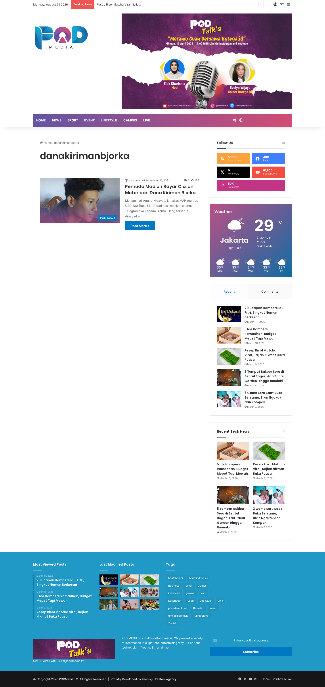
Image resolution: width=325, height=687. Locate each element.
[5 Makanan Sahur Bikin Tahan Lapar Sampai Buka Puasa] (149, 592)
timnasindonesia (178, 615)
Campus (130, 120)
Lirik (220, 600)
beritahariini (175, 578)
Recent (229, 291)
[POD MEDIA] (61, 37)
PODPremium (282, 679)
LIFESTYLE (109, 120)
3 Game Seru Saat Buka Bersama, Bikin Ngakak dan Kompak (263, 397)
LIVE (146, 120)
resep (213, 608)
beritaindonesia (198, 578)
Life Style (206, 600)
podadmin (134, 180)
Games (202, 585)
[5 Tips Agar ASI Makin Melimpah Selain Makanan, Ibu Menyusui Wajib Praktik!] (129, 604)
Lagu (190, 600)
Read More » (140, 226)
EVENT (89, 120)
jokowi (190, 593)
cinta (188, 585)
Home (47, 142)
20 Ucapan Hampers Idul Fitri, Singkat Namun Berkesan (264, 312)
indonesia (174, 593)
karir (203, 593)
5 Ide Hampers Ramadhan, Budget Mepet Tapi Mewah (260, 334)
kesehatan (174, 600)
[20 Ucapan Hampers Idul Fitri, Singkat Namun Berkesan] (229, 314)
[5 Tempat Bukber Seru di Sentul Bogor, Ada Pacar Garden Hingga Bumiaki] (229, 377)
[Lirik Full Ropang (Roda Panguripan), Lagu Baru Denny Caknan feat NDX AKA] (108, 604)
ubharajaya (201, 615)
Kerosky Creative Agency (159, 679)
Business (173, 585)
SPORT (73, 120)
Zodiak (172, 623)
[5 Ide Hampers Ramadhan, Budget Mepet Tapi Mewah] (229, 335)
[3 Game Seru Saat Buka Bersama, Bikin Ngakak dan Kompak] (229, 399)
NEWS (56, 120)
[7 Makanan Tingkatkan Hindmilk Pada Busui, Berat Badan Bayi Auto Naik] (149, 604)
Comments (269, 291)
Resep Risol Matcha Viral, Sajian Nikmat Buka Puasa (132, 4)
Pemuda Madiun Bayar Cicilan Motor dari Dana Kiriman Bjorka (160, 189)
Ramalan (198, 608)
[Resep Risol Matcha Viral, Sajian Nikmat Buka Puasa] (229, 356)
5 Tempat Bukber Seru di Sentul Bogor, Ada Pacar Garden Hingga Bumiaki (264, 376)
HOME (41, 120)
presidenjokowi (177, 608)
